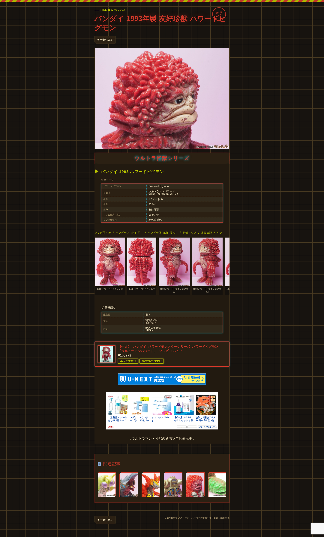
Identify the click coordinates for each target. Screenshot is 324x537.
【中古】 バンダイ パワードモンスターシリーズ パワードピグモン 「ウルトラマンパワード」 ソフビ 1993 (168, 348)
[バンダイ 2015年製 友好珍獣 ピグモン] (195, 484)
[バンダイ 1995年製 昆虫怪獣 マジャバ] (106, 484)
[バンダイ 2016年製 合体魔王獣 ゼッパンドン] (151, 484)
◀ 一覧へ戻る (104, 39)
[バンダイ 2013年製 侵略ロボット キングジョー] (173, 484)
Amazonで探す (150, 361)
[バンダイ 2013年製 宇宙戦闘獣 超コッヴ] (128, 484)
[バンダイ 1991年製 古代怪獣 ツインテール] (217, 484)
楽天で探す (127, 361)
